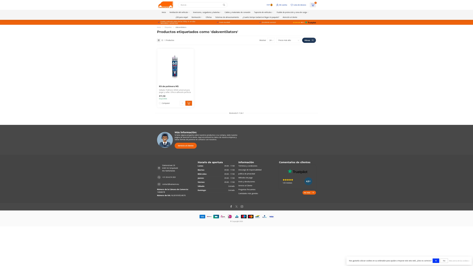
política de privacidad (246, 174)
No (444, 260)
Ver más (307, 193)
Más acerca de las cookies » (459, 261)
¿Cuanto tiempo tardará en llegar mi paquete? (261, 17)
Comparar (166, 103)
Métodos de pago (245, 177)
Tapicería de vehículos (263, 12)
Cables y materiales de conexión (237, 12)
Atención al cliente (290, 17)
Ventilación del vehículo (178, 12)
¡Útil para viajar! (182, 17)
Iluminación (196, 17)
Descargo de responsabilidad (250, 170)
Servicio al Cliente (245, 185)
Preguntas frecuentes (246, 189)
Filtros (307, 40)
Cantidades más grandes (248, 193)
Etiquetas (168, 27)
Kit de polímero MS (169, 86)
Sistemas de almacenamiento (227, 17)
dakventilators (181, 27)
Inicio (164, 12)
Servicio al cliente (186, 145)
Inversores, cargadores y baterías (206, 12)
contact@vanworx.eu (170, 184)
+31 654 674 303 (169, 177)
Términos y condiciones (247, 166)
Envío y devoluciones (246, 181)
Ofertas (209, 17)
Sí (436, 260)
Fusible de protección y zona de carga (292, 12)
